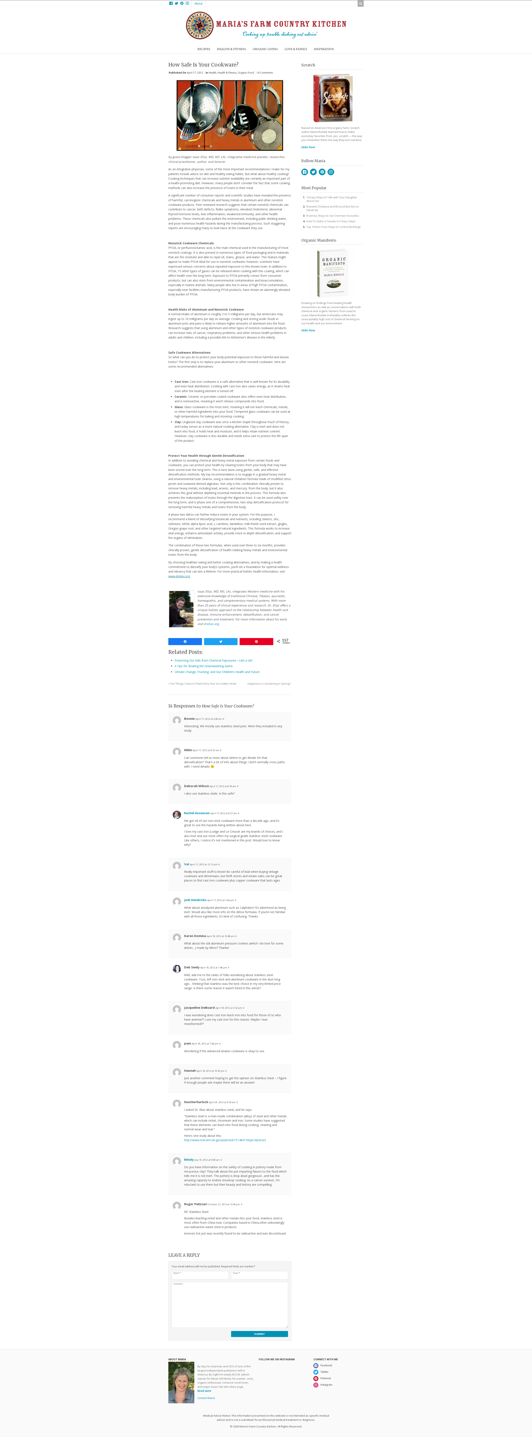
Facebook (304, 172)
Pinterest (322, 172)
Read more (204, 1391)
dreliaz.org (211, 624)
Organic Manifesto (318, 240)
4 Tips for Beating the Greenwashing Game (204, 666)
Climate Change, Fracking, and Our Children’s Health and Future (217, 672)
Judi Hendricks (195, 900)
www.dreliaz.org (179, 576)
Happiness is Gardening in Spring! (269, 683)
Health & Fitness (227, 72)
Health (212, 72)
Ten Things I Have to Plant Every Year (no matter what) (202, 683)
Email (236, 1273)
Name (177, 1273)
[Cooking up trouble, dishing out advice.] (266, 38)
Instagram (331, 172)
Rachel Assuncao (197, 813)
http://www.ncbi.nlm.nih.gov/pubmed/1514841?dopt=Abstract (225, 1140)
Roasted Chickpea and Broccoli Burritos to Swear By (332, 208)
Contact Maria (206, 1398)
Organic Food (246, 72)
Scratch (308, 65)
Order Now (308, 147)
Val (186, 864)
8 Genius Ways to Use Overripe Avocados (332, 215)
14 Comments (264, 72)
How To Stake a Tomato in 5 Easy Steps (331, 221)
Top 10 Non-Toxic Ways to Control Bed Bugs (333, 227)
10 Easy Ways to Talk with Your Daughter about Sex (331, 199)
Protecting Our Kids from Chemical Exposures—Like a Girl (213, 660)
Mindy (189, 1159)
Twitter (313, 172)
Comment (178, 1283)
